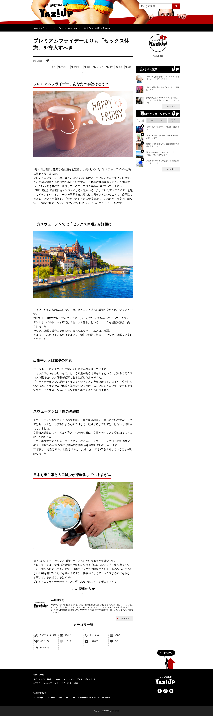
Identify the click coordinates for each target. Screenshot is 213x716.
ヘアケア (68, 641)
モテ (116, 641)
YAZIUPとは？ (39, 698)
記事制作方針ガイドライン (88, 698)
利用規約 (51, 698)
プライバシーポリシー (66, 698)
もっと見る (124, 619)
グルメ (117, 635)
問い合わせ (106, 698)
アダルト (64, 67)
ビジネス (68, 635)
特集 (76, 683)
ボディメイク (45, 641)
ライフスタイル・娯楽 (48, 635)
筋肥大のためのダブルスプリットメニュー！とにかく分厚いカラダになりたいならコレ (162, 100)
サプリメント (45, 647)
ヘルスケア (94, 641)
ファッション (95, 635)
